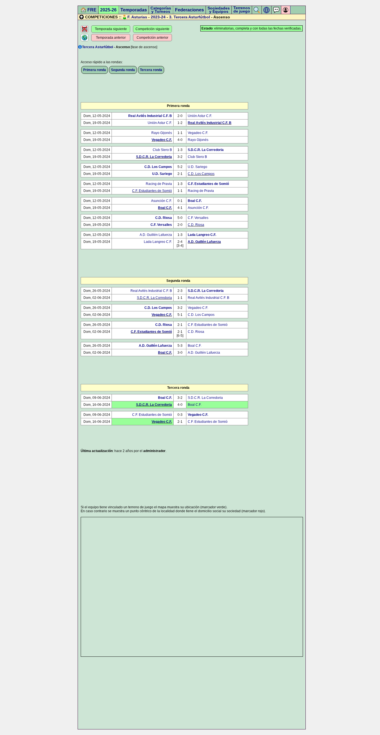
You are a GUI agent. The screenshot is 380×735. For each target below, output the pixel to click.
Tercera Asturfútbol (192, 17)
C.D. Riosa (163, 218)
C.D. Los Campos (158, 167)
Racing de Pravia (159, 184)
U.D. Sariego (197, 167)
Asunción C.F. (161, 201)
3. (170, 17)
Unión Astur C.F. (200, 116)
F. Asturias (137, 17)
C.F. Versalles (198, 218)
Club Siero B (162, 150)
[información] (80, 47)
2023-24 (158, 17)
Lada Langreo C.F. (202, 235)
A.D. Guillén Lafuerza (156, 235)
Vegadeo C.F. (198, 133)
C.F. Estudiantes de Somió (208, 184)
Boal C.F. (195, 201)
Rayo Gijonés (161, 133)
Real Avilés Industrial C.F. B (150, 116)
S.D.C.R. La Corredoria (206, 150)
